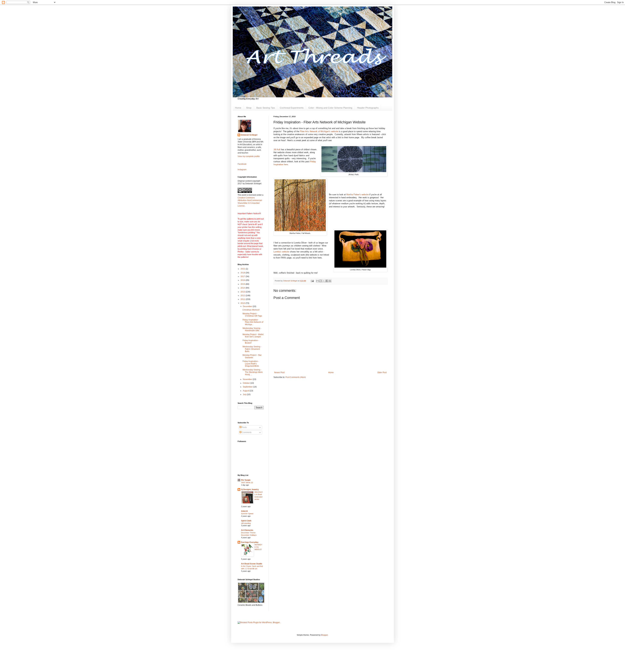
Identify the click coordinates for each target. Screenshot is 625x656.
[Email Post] (312, 281)
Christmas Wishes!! (251, 310)
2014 (243, 288)
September (248, 387)
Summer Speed (247, 514)
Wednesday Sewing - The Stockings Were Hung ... (253, 372)
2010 (243, 303)
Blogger (324, 635)
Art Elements (247, 530)
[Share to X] (323, 281)
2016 (243, 280)
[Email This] (317, 281)
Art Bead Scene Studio (251, 564)
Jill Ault (276, 149)
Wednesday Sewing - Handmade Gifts (252, 329)
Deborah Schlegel (249, 135)
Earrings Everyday (249, 542)
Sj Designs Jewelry (250, 489)
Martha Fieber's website (357, 194)
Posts (244, 427)
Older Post (382, 372)
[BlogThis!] (320, 281)
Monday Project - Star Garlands (252, 356)
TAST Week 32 (247, 482)
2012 (243, 295)
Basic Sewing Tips (265, 107)
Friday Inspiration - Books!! (251, 341)
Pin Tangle (245, 480)
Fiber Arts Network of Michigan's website (319, 131)
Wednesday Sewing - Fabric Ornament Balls (252, 348)
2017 (243, 276)
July (245, 394)
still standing (246, 523)
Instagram (242, 169)
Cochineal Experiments (292, 107)
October (246, 383)
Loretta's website (281, 251)
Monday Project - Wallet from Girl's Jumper (253, 335)
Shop (248, 107)
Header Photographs (368, 107)
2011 (243, 299)
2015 (243, 284)
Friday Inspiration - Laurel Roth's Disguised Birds (251, 363)
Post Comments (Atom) (295, 377)
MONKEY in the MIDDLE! (258, 547)
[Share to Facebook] (326, 281)
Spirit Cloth (246, 521)
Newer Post (279, 372)
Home (238, 107)
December (248, 306)
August (246, 391)
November (248, 379)
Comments (246, 432)
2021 (243, 269)
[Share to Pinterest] (330, 281)
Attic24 (244, 511)
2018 (243, 273)
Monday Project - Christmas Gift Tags (252, 314)
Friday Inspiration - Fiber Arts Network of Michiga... (253, 322)
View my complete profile (249, 156)
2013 (243, 292)
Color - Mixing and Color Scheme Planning (330, 107)
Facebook (242, 164)
